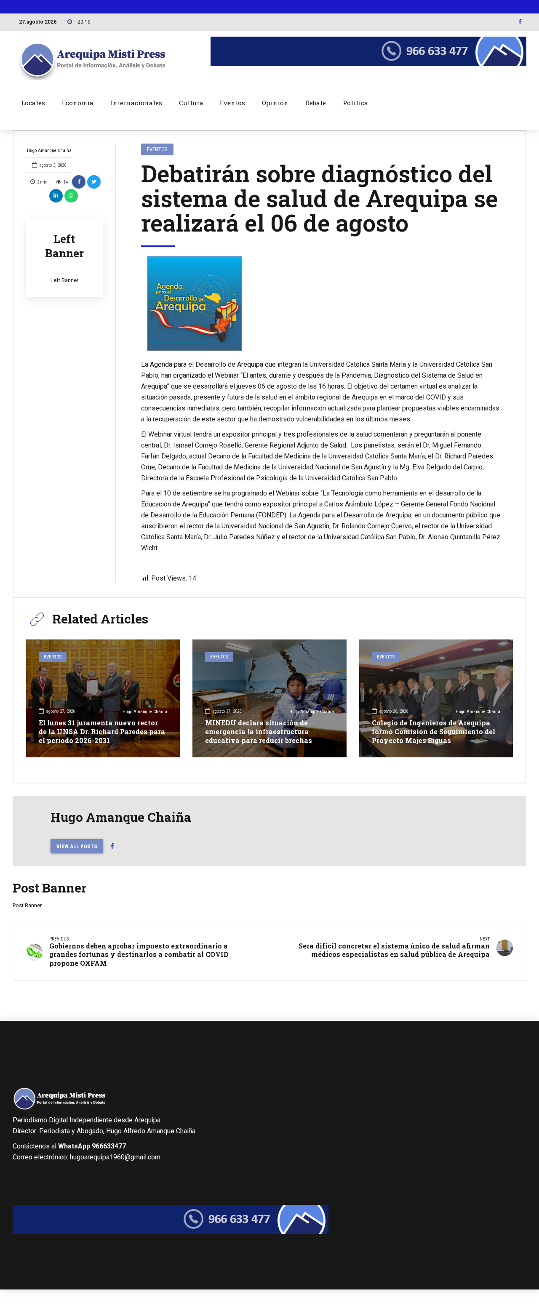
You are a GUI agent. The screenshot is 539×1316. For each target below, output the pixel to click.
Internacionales (136, 103)
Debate (315, 103)
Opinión (275, 103)
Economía (77, 103)
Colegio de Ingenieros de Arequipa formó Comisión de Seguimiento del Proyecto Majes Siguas (433, 731)
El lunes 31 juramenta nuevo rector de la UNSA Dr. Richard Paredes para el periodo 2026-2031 (102, 731)
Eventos (232, 103)
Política (355, 103)
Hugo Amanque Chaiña (49, 150)
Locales (33, 103)
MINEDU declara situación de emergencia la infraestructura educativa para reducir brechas (258, 731)
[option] (320, 303)
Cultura (191, 103)
